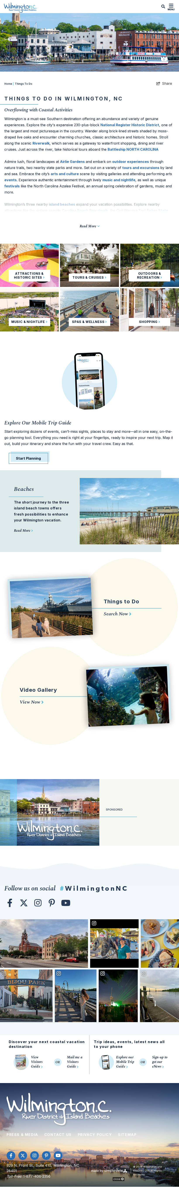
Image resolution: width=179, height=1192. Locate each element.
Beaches (24, 489)
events (10, 180)
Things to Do (121, 601)
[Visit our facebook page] (9, 902)
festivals (12, 186)
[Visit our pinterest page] (51, 902)
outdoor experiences (130, 161)
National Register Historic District (129, 125)
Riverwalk (41, 143)
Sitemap (127, 1134)
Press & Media (22, 1134)
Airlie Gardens (72, 161)
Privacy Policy (95, 1134)
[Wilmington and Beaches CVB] (20, 7)
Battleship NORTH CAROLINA (133, 149)
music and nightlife (118, 180)
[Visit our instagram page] (37, 902)
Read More (22, 530)
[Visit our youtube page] (65, 902)
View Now (30, 702)
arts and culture (65, 174)
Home (9, 83)
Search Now (116, 614)
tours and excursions (141, 168)
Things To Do (23, 83)
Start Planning (28, 458)
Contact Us (58, 1134)
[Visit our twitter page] (23, 902)
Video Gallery (38, 690)
